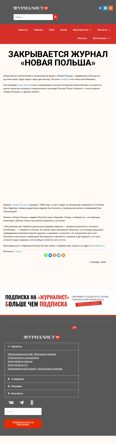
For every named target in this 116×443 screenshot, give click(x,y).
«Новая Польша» (20, 204)
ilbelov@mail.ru (97, 245)
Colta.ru (18, 251)
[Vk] (100, 8)
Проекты (102, 29)
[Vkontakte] (50, 255)
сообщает (65, 79)
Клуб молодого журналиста (23, 357)
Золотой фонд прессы (20, 361)
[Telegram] (105, 8)
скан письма (24, 85)
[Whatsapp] (46, 255)
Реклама (16, 386)
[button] (41, 346)
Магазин (82, 38)
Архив (63, 29)
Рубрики (38, 29)
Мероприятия (80, 29)
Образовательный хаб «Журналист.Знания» (32, 354)
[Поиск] (55, 17)
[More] (63, 255)
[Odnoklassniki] (110, 8)
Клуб (51, 29)
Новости (23, 29)
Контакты (17, 393)
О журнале (17, 379)
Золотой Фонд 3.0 (17, 365)
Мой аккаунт (100, 38)
